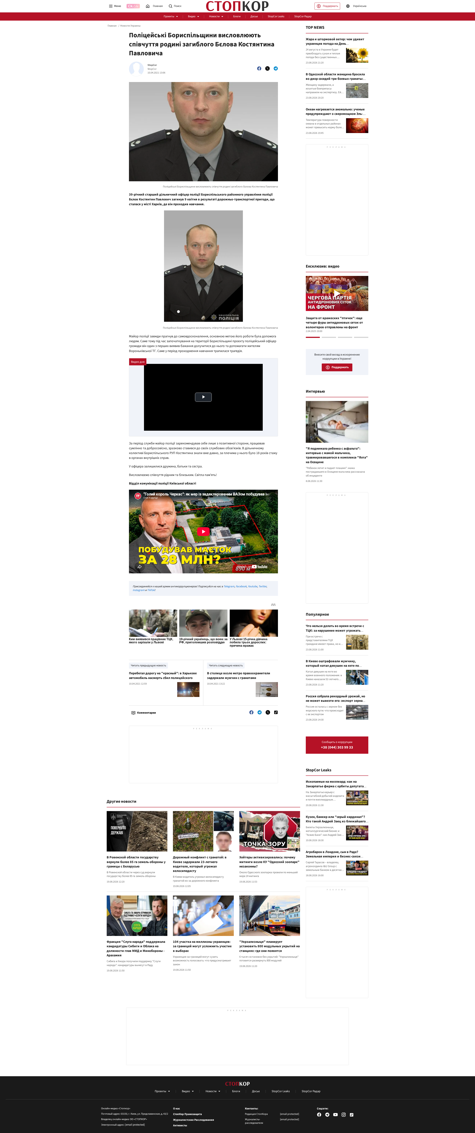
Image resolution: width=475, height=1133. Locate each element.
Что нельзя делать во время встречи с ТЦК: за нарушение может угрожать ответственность (335, 630)
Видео (191, 16)
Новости (214, 16)
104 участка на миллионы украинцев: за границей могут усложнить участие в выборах (202, 946)
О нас (176, 1109)
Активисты (180, 1125)
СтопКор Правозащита (187, 1114)
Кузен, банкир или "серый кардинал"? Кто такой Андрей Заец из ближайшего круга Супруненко (336, 821)
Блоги (236, 16)
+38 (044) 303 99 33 (337, 747)
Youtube (252, 586)
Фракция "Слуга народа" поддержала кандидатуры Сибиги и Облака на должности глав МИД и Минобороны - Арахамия (136, 948)
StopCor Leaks (276, 16)
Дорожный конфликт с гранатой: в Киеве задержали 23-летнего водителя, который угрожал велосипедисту (200, 864)
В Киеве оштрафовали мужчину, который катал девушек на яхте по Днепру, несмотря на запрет (332, 666)
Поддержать (330, 6)
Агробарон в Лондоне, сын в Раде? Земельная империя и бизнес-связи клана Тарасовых (333, 856)
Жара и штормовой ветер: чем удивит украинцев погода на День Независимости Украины (335, 44)
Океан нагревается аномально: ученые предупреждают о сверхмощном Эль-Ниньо (335, 114)
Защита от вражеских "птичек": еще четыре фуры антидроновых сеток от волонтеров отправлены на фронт (334, 323)
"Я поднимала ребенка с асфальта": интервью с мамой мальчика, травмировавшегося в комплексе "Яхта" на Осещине (337, 455)
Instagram (139, 590)
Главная (112, 26)
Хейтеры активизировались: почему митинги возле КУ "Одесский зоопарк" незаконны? (269, 862)
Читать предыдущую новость (148, 665)
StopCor (152, 65)
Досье (254, 16)
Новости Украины (130, 26)
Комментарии (146, 713)
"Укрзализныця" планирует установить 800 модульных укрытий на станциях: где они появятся (269, 946)
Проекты (169, 16)
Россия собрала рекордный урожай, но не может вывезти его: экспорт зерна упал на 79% (335, 701)
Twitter (262, 586)
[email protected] (135, 1125)
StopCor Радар (303, 16)
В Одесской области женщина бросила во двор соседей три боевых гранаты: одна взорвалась (335, 79)
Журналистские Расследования (193, 1120)
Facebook (241, 586)
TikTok (151, 590)
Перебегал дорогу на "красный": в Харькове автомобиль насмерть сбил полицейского (163, 675)
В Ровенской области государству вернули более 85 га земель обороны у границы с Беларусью (136, 862)
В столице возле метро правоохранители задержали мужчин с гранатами (238, 675)
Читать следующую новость (226, 665)
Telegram (229, 586)
